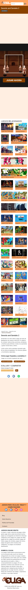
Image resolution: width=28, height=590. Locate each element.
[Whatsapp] (18, 376)
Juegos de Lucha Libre (19, 361)
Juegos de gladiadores (7, 361)
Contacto (4, 526)
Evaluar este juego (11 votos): (7, 368)
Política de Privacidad (8, 522)
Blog (3, 515)
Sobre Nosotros (6, 519)
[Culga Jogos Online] (14, 580)
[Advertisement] (14, 29)
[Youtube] (16, 509)
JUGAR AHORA (14, 80)
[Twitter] (8, 376)
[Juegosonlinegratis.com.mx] (6, 2)
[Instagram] (21, 509)
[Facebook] (13, 376)
